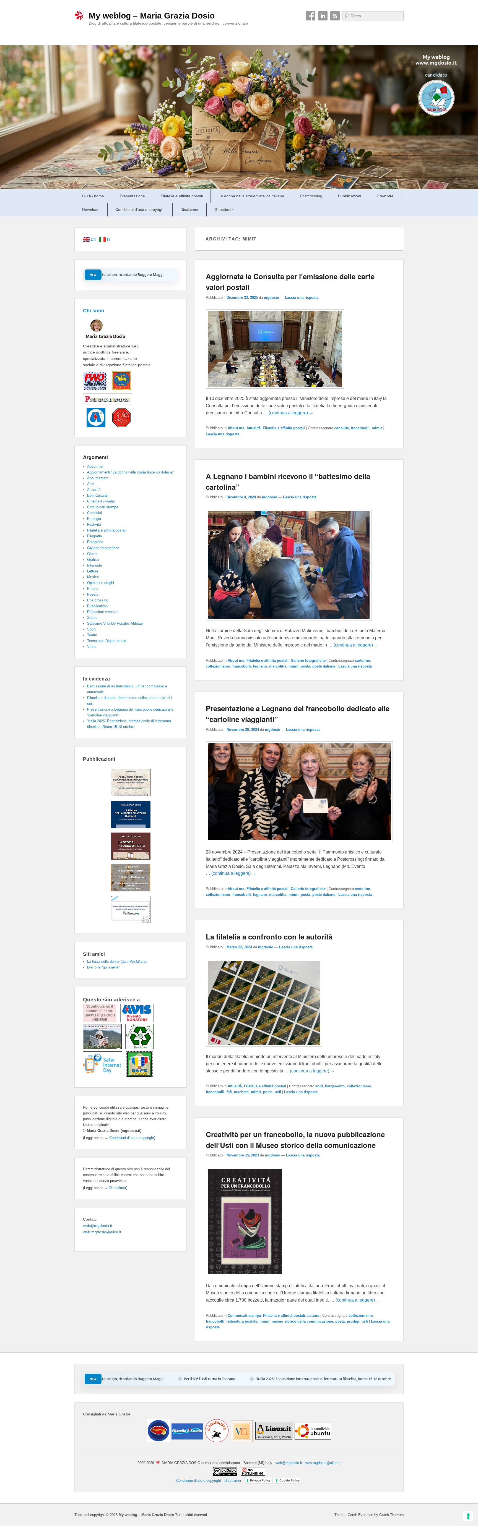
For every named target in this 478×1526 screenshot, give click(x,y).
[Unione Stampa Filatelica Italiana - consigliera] (118, 390)
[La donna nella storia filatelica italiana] (130, 826)
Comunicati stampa (244, 1315)
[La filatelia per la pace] (139, 1076)
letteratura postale (242, 1321)
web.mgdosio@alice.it (102, 1232)
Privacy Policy (260, 1480)
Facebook (310, 15)
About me (236, 428)
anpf (319, 1086)
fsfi (229, 1092)
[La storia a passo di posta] (130, 858)
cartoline (362, 660)
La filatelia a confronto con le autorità (269, 936)
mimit (377, 428)
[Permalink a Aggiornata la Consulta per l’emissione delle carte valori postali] (275, 391)
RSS (335, 15)
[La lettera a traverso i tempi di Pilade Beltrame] (130, 890)
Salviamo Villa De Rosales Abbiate (115, 623)
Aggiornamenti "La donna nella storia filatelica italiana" (130, 472)
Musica (93, 577)
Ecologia (94, 519)
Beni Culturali (97, 495)
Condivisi (94, 513)
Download (91, 209)
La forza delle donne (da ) (117, 961)
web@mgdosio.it (97, 1225)
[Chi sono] (114, 339)
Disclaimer (189, 209)
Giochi (92, 554)
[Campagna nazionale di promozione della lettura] (104, 1048)
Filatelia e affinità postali (182, 196)
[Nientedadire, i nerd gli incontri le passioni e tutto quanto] (158, 1441)
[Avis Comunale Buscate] (137, 1021)
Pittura (92, 589)
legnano (260, 666)
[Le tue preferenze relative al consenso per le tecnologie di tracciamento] (468, 1516)
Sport (91, 629)
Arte (90, 484)
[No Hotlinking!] (252, 1474)
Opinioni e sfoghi (100, 583)
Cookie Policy (289, 1480)
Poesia (92, 594)
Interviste (94, 565)
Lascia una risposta (301, 297)
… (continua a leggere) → (288, 412)
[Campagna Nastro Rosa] (101, 1021)
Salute (92, 618)
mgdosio (271, 297)
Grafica (93, 559)
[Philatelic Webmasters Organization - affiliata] (94, 390)
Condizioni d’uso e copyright (140, 209)
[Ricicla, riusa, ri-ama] (139, 1048)
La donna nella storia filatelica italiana (251, 196)
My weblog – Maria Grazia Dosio (152, 15)
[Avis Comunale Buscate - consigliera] (94, 425)
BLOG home (93, 196)
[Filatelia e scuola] (186, 1441)
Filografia (94, 536)
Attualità (253, 428)
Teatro (92, 635)
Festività (94, 524)
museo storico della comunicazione (302, 1321)
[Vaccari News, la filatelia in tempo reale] (241, 1441)
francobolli (360, 428)
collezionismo (218, 666)
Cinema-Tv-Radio (101, 501)
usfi (278, 1092)
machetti (241, 1092)
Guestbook (223, 209)
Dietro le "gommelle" (103, 967)
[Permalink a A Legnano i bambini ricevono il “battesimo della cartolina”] (289, 623)
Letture (313, 1315)
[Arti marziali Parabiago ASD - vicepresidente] (118, 425)
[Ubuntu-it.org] (312, 1441)
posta (305, 666)
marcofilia (277, 666)
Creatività (385, 196)
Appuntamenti (98, 478)
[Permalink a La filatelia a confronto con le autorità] (264, 1049)
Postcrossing (311, 196)
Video (91, 647)
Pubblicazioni (349, 196)
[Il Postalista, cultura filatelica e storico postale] (216, 1441)
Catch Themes (391, 1515)
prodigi (353, 1321)
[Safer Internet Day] (104, 1076)
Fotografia (95, 542)
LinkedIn (323, 15)
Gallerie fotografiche (308, 660)
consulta (341, 428)
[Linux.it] (273, 1441)
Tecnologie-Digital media (106, 641)
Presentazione (132, 196)
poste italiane (323, 666)
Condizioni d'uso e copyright (131, 1138)
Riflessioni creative (102, 612)
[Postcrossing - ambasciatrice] (107, 404)
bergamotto (335, 1086)
